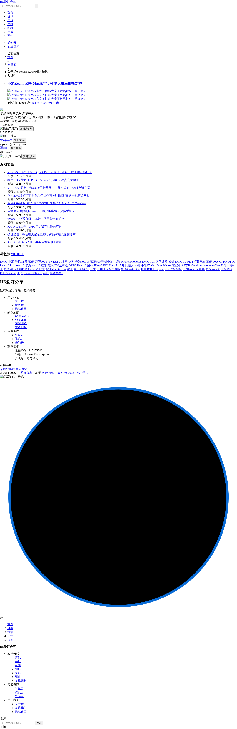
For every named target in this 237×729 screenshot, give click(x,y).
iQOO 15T (148, 261)
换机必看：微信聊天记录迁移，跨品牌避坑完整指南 (41, 234)
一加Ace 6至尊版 (194, 269)
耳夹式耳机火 (149, 269)
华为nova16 (82, 261)
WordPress (48, 372)
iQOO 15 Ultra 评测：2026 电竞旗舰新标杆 (34, 242)
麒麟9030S (56, 273)
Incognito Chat (211, 265)
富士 (70, 269)
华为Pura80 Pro (130, 269)
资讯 (10, 16)
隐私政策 (21, 308)
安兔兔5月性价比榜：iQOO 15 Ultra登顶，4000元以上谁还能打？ (49, 172)
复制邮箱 (16, 148)
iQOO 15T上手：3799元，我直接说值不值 (34, 226)
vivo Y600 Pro (173, 269)
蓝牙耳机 (134, 265)
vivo (161, 269)
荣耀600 (95, 261)
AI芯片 (186, 265)
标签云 (11, 42)
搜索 (10, 632)
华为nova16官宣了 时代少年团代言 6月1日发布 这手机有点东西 (48, 195)
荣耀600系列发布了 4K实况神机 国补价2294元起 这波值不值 (46, 203)
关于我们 (21, 301)
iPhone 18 (135, 261)
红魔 (24, 261)
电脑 (10, 20)
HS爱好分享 (8, 1)
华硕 (224, 265)
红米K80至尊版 (58, 265)
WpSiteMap (22, 316)
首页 (10, 12)
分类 (10, 628)
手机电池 (107, 261)
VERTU (56, 261)
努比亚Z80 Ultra (56, 269)
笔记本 (176, 265)
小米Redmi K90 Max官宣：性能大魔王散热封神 (44, 83)
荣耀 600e (212, 261)
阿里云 (19, 334)
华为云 (19, 342)
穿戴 (10, 31)
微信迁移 (162, 261)
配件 (10, 35)
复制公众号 (29, 156)
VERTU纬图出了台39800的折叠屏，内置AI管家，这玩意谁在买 (48, 187)
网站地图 (21, 323)
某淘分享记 (7, 369)
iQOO (3, 261)
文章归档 (13, 46)
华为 (71, 261)
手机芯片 (36, 273)
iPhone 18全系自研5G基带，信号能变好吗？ (35, 218)
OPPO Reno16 (77, 265)
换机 (171, 261)
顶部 (10, 639)
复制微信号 (26, 128)
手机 (10, 24)
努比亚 (40, 269)
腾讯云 (19, 338)
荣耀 (31, 261)
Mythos (25, 273)
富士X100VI (81, 269)
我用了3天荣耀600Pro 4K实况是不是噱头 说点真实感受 (43, 180)
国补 (90, 265)
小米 (49, 102)
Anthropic (14, 273)
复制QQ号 (19, 140)
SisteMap (20, 319)
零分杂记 (21, 369)
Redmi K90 (39, 102)
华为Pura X (213, 269)
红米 (56, 102)
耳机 (125, 265)
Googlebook (164, 265)
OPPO (223, 261)
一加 (93, 269)
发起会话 (6, 140)
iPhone (125, 261)
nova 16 (19, 265)
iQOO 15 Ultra (184, 261)
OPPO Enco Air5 (110, 265)
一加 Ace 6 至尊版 (108, 269)
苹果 (97, 265)
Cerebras (196, 265)
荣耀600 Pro (42, 261)
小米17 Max (148, 265)
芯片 (46, 273)
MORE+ (17, 254)
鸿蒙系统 (199, 261)
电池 (117, 261)
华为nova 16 (32, 265)
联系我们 (21, 305)
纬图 (64, 261)
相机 (10, 28)
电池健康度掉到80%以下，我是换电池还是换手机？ (41, 211)
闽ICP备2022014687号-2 (72, 372)
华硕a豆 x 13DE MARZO (20, 269)
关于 (10, 635)
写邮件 (4, 147)
